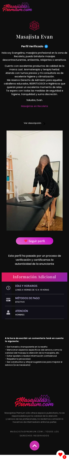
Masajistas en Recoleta (34, 106)
